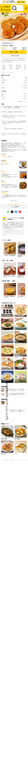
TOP (2, 459)
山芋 (2, 77)
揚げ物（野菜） (13, 459)
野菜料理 (6, 459)
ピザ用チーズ (4, 80)
